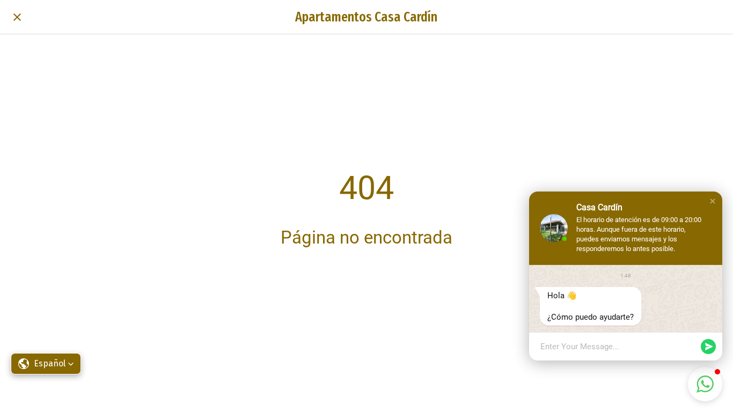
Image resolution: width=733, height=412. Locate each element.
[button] (712, 201)
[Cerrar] (17, 17)
